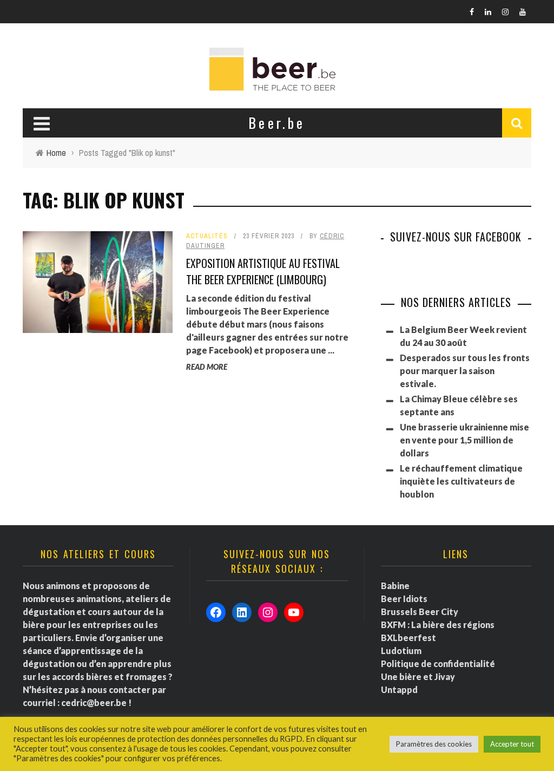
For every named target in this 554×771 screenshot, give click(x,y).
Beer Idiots (404, 598)
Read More (206, 366)
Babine (395, 585)
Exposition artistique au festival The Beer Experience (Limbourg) (263, 271)
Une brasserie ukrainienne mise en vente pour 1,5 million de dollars (464, 440)
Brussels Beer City (419, 611)
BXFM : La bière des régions (437, 624)
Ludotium (401, 650)
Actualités (207, 236)
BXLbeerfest (408, 637)
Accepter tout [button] (512, 744)
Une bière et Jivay (418, 676)
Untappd (399, 689)
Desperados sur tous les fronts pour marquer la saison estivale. (465, 370)
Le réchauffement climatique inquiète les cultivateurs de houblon (461, 481)
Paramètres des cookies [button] (434, 744)
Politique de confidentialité (438, 663)
